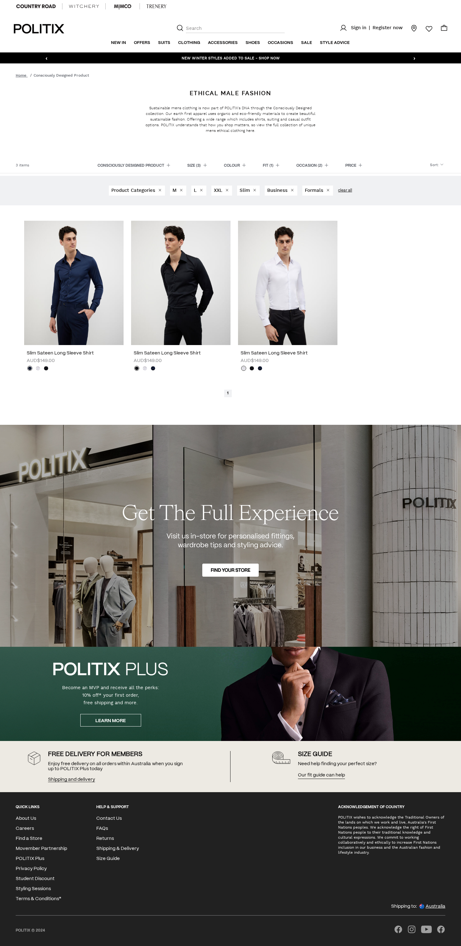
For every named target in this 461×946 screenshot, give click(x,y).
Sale (306, 43)
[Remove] (159, 190)
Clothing (189, 43)
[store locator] (410, 28)
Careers (25, 828)
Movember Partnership (41, 848)
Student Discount (35, 879)
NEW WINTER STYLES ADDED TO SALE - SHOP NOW (231, 58)
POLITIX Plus (30, 859)
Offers (142, 43)
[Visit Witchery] (83, 6)
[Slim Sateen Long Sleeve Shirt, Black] (46, 369)
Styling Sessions (33, 889)
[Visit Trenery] (156, 6)
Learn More (110, 721)
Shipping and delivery (71, 779)
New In (118, 43)
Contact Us (109, 818)
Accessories (223, 43)
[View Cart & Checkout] (444, 29)
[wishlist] (425, 29)
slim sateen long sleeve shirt (60, 353)
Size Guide (108, 859)
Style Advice (335, 43)
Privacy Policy (31, 869)
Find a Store (29, 838)
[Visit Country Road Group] (36, 6)
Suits (164, 43)
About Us (26, 818)
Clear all (345, 190)
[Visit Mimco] (123, 6)
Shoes (253, 43)
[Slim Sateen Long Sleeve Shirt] (74, 283)
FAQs (102, 828)
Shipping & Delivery (117, 848)
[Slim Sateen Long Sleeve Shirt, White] (38, 369)
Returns (105, 838)
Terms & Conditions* (38, 899)
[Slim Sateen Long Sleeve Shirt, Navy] (30, 369)
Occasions (280, 43)
